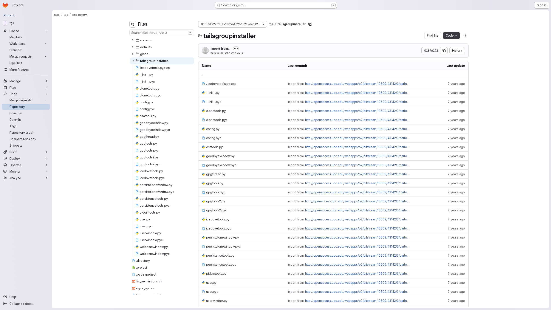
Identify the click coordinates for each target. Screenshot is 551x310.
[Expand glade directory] (132, 54)
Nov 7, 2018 (236, 52)
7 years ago (456, 83)
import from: (349, 83)
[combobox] (161, 32)
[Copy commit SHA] (444, 50)
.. (202, 74)
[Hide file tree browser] (132, 24)
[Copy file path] (309, 24)
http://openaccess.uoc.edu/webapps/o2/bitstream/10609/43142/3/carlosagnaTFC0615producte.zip (375, 83)
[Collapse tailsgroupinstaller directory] (132, 61)
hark (213, 52)
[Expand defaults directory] (132, 47)
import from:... (220, 48)
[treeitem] (162, 40)
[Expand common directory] (132, 40)
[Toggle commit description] (236, 48)
